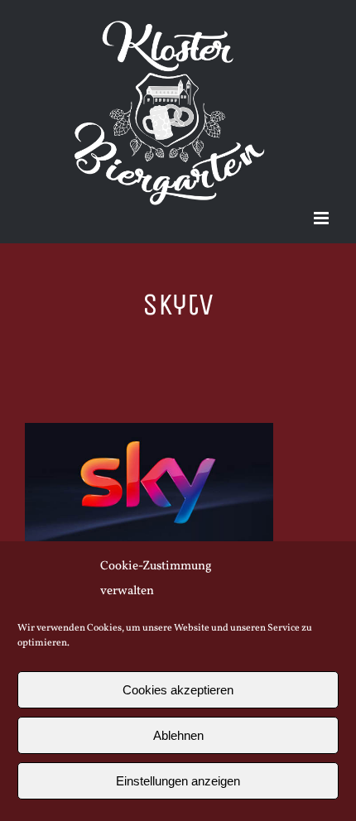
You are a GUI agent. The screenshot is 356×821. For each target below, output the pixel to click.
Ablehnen (178, 735)
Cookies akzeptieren (178, 690)
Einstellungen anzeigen (178, 781)
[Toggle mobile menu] (322, 218)
